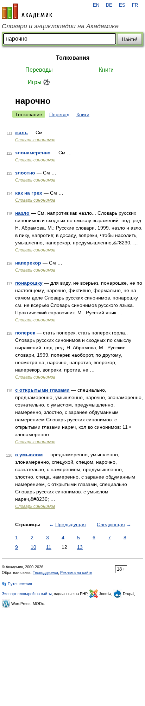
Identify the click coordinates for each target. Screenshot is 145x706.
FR (135, 5)
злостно (25, 173)
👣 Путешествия (17, 584)
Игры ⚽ (39, 82)
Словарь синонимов (35, 139)
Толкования (72, 58)
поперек (25, 333)
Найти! (129, 39)
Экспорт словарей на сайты (27, 594)
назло (22, 213)
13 (80, 547)
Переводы (39, 70)
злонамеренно (33, 152)
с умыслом (29, 454)
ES (122, 5)
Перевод (59, 114)
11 (48, 547)
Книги (106, 70)
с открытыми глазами (42, 390)
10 (33, 547)
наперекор (28, 263)
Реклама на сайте (76, 572)
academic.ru (27, 11)
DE (109, 5)
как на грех (28, 193)
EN (96, 5)
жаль (21, 132)
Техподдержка (45, 572)
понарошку (29, 283)
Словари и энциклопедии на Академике (60, 26)
